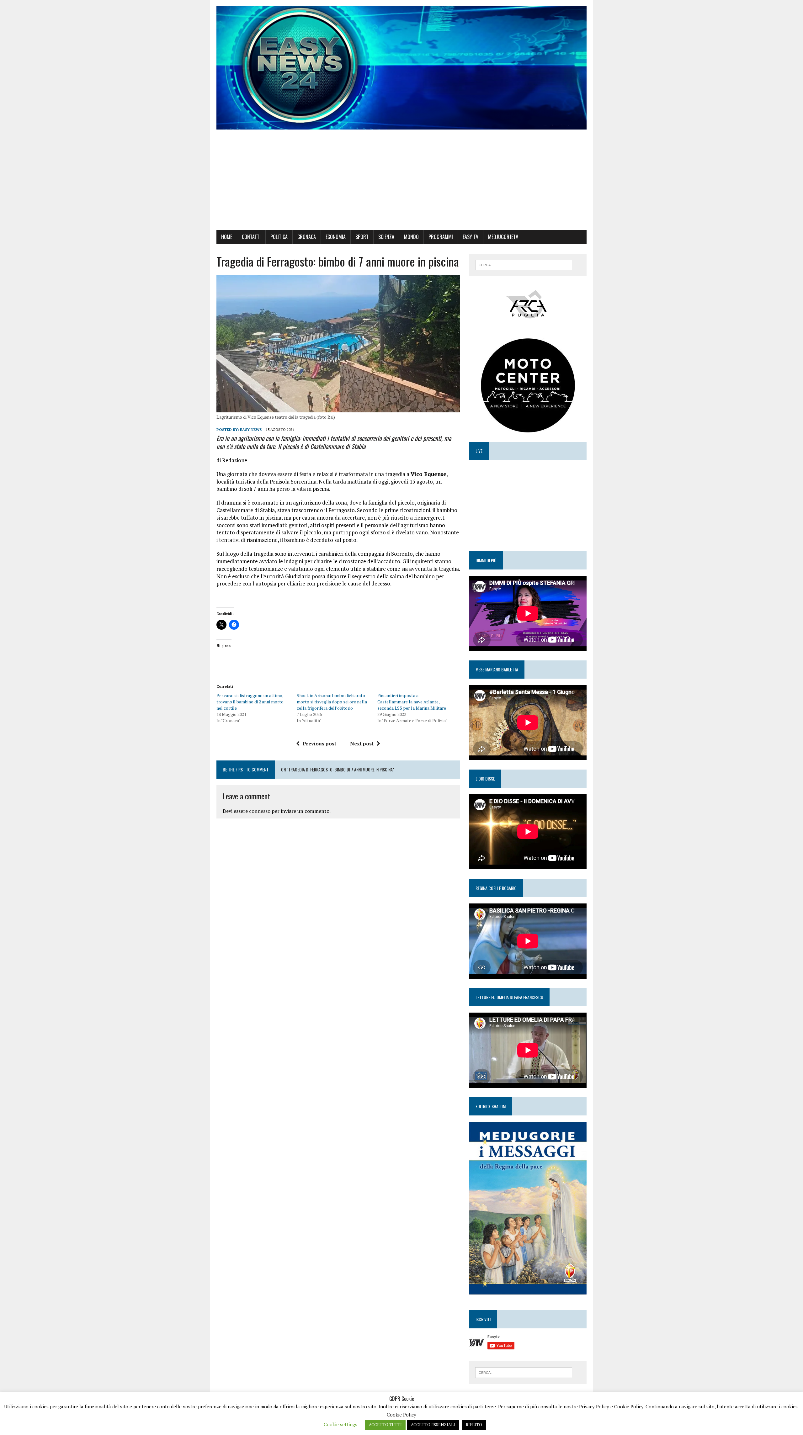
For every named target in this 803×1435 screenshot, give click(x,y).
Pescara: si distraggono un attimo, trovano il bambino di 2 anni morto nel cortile (250, 701)
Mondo (411, 237)
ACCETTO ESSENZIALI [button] (433, 1424)
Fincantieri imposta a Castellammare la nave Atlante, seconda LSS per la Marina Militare (411, 701)
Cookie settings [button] (340, 1424)
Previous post (319, 743)
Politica (279, 237)
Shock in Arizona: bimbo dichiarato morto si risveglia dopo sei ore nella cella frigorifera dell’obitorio (332, 701)
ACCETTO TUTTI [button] (385, 1424)
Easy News (251, 429)
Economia (336, 237)
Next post (362, 743)
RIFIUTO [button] (474, 1424)
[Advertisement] (401, 183)
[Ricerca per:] (523, 264)
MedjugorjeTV (503, 237)
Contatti (251, 237)
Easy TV (470, 237)
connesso (259, 811)
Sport (362, 237)
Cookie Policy (401, 1414)
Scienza (386, 237)
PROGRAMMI (440, 237)
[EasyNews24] (401, 68)
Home (226, 237)
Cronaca (306, 237)
